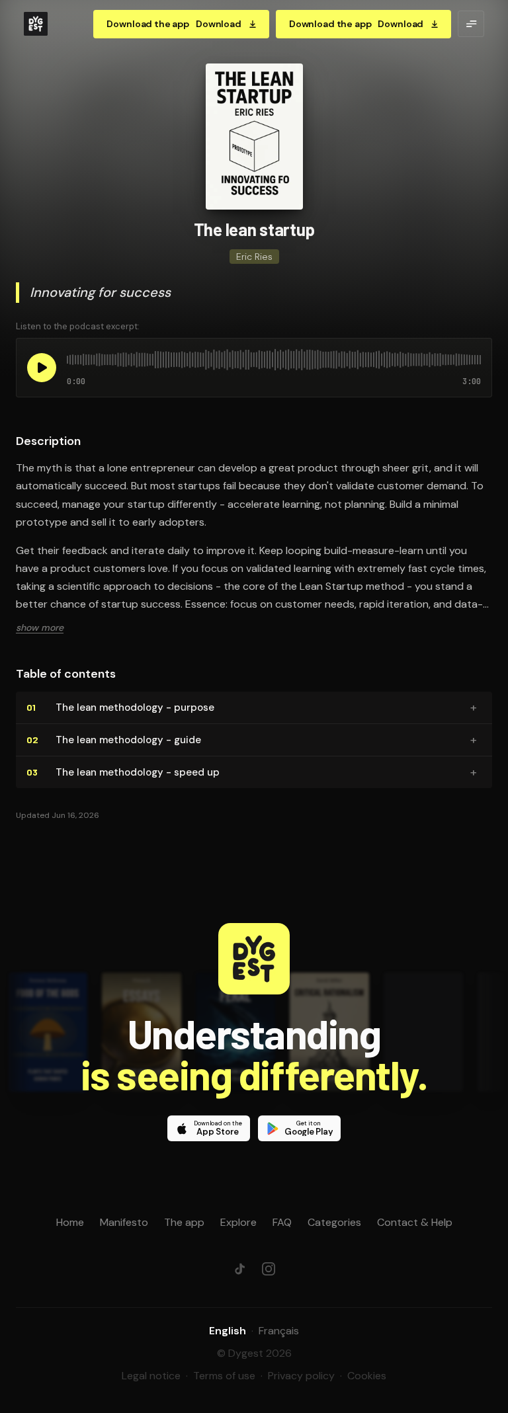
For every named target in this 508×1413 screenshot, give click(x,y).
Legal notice (151, 1376)
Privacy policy (301, 1376)
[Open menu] (471, 24)
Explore (238, 1222)
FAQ (282, 1222)
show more (40, 627)
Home (70, 1222)
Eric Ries (254, 256)
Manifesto (124, 1222)
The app (184, 1222)
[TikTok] (239, 1268)
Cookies (366, 1376)
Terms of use (224, 1376)
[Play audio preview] (41, 367)
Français (279, 1331)
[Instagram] (268, 1268)
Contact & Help (414, 1222)
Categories (334, 1222)
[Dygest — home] (36, 24)
